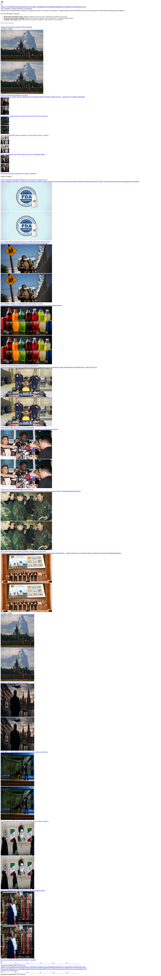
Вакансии (25, 969)
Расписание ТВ (6, 969)
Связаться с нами (16, 969)
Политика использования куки (76, 969)
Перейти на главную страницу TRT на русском (16, 27)
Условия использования (36, 969)
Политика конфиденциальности (55, 969)
